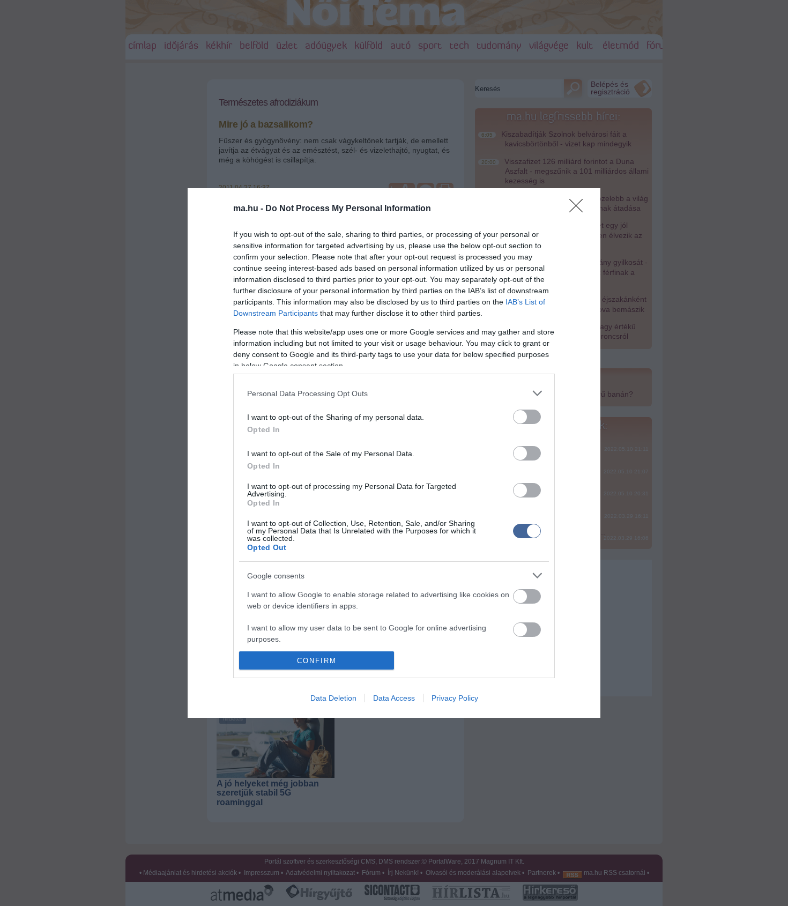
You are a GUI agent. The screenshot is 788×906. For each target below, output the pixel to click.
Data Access (394, 698)
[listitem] (394, 393)
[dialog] (394, 453)
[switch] (527, 417)
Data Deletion (333, 698)
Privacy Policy (455, 698)
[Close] (579, 209)
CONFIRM (317, 661)
